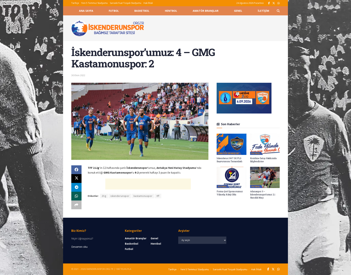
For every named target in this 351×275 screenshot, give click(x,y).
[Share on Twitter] (76, 178)
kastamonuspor (143, 196)
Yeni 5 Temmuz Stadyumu (94, 3)
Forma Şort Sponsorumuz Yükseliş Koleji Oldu (230, 193)
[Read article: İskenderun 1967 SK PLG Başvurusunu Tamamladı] (231, 144)
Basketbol (141, 10)
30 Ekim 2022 (78, 75)
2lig (104, 196)
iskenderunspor (119, 196)
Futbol (114, 10)
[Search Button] (278, 10)
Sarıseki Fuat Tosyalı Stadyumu (125, 3)
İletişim (263, 10)
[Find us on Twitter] (273, 3)
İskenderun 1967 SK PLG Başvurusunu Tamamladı (229, 160)
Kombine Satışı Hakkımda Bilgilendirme (263, 160)
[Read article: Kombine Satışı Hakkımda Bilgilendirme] (265, 144)
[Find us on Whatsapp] (279, 3)
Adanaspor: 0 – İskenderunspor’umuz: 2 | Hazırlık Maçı (262, 194)
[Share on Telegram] (76, 187)
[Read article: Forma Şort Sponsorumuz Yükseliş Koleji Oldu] (231, 177)
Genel (238, 10)
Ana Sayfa (86, 10)
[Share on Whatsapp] (76, 196)
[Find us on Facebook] (269, 3)
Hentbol (171, 10)
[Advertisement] (216, 27)
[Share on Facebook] (76, 169)
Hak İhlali (148, 3)
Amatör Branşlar (205, 10)
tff (158, 196)
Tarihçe (75, 3)
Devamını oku (79, 246)
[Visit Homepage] (107, 28)
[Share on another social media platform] (76, 204)
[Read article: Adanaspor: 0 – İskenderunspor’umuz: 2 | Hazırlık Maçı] (265, 177)
